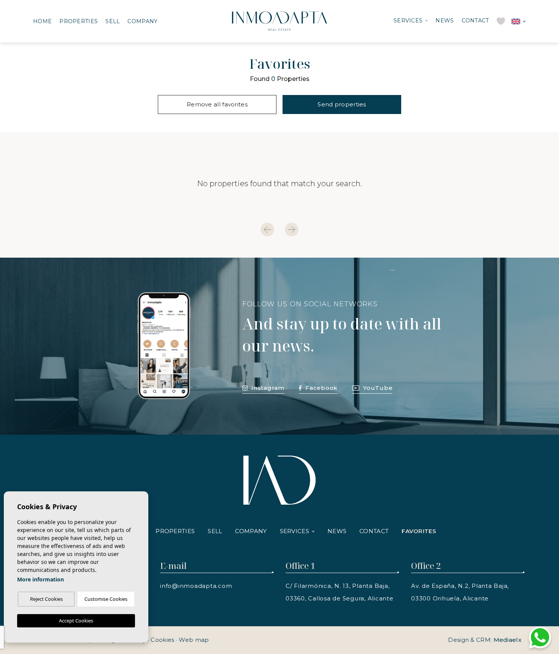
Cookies (162, 639)
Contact (475, 20)
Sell (112, 21)
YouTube (377, 387)
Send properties (342, 104)
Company (142, 21)
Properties (78, 21)
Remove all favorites (217, 104)
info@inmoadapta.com (196, 585)
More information (40, 579)
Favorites (419, 531)
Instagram (267, 387)
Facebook (321, 387)
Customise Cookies (105, 598)
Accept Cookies (76, 620)
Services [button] (408, 20)
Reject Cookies (46, 598)
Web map (194, 639)
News (444, 20)
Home (42, 21)
